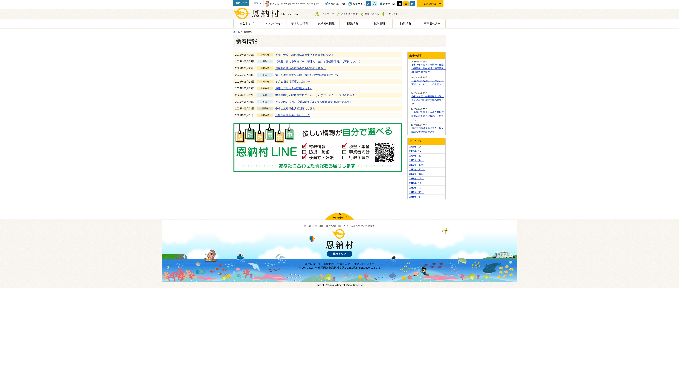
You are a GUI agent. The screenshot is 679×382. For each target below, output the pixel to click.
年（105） (417, 174)
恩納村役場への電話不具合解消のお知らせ (300, 68)
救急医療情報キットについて (292, 115)
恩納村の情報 (326, 23)
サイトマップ (326, 14)
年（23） (416, 192)
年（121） (417, 169)
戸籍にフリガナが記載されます (293, 88)
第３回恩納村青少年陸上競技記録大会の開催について (307, 74)
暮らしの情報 (299, 23)
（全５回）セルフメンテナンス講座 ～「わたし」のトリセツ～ (427, 84)
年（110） (417, 165)
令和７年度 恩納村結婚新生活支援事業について (304, 54)
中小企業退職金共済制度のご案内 (295, 108)
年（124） (417, 155)
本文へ (257, 3)
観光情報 (352, 23)
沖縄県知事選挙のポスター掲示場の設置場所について (427, 130)
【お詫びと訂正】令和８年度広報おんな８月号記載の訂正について (427, 116)
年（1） (415, 196)
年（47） (416, 187)
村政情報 (379, 23)
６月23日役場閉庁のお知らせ (292, 81)
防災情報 (405, 23)
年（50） (416, 183)
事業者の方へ (432, 23)
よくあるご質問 (349, 14)
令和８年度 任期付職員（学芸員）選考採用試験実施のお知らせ (427, 100)
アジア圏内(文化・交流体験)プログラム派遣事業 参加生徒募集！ (313, 101)
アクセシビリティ (396, 14)
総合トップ (241, 3)
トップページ (273, 23)
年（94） (416, 146)
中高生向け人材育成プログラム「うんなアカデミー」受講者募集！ (315, 95)
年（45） (416, 178)
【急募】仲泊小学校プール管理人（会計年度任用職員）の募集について (317, 61)
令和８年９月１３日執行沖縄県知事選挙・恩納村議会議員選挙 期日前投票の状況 (427, 68)
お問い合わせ (372, 14)
